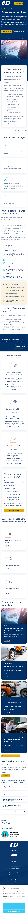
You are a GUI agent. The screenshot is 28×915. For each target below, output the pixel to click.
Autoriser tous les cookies (14, 904)
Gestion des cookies (7, 900)
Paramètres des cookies (14, 911)
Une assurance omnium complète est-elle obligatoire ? (12, 793)
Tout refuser (14, 908)
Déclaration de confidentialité (16, 898)
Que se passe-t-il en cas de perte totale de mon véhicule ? (12, 806)
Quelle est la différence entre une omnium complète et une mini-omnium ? (12, 787)
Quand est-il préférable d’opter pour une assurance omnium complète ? (12, 800)
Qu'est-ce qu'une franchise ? (9, 811)
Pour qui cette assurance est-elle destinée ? (12, 130)
